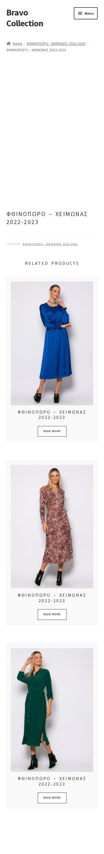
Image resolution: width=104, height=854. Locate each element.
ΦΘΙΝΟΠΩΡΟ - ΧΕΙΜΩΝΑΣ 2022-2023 (56, 43)
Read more (52, 431)
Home (17, 43)
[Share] (33, 844)
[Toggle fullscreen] (19, 844)
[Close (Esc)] (46, 844)
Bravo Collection (24, 18)
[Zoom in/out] (6, 844)
